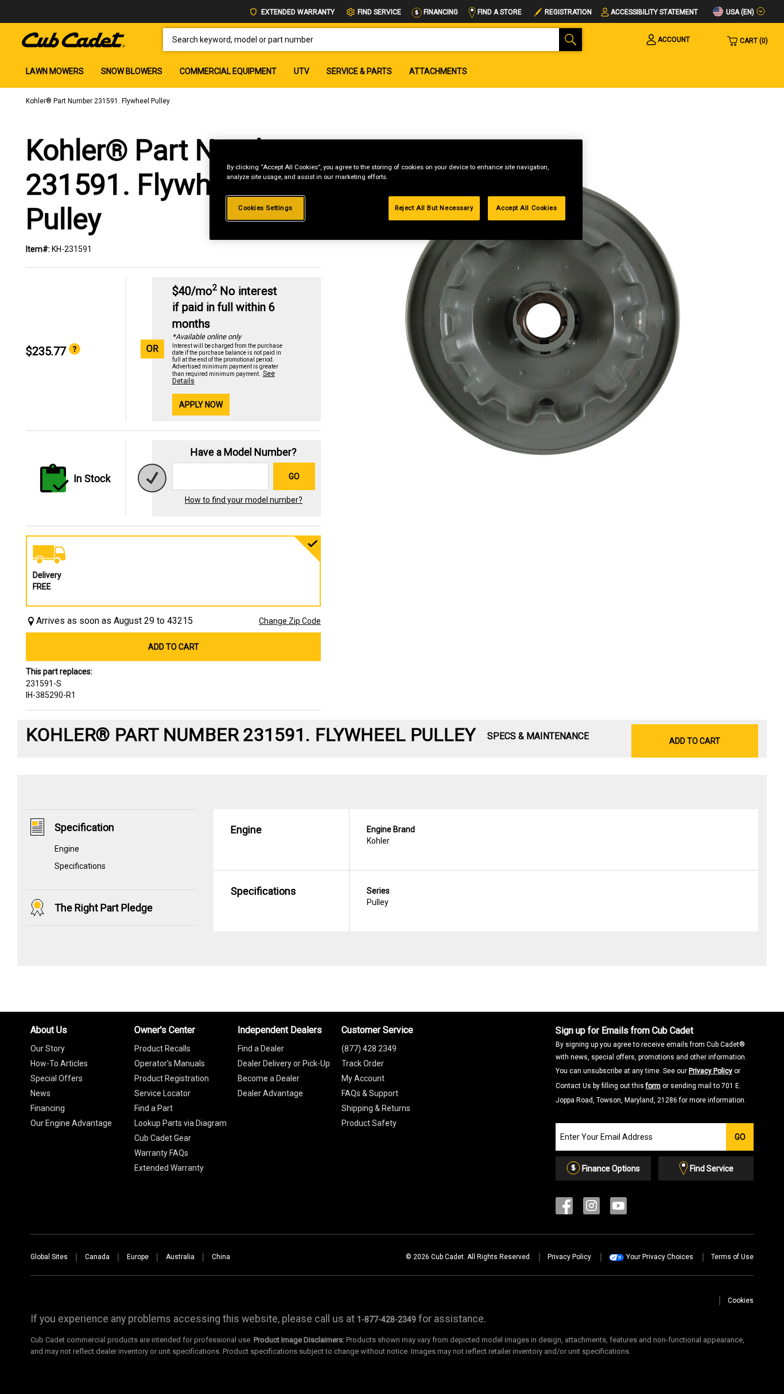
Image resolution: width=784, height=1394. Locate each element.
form (653, 1086)
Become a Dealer (269, 1078)
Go (294, 476)
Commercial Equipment (228, 71)
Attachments (438, 71)
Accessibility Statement (654, 12)
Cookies (741, 1300)
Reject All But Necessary (434, 208)
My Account (363, 1078)
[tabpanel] (545, 314)
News (40, 1093)
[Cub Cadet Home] (73, 39)
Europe (138, 1257)
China (221, 1257)
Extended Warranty (297, 12)
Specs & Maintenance (538, 736)
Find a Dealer (261, 1048)
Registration (568, 12)
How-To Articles (59, 1063)
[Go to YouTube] (618, 1208)
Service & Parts (359, 71)
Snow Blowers (131, 71)
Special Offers (56, 1078)
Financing (440, 12)
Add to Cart (173, 646)
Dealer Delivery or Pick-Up (284, 1063)
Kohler (391, 835)
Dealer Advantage (270, 1093)
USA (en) (739, 12)
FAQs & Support (369, 1093)
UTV (301, 71)
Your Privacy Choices (659, 1257)
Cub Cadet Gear (162, 1138)
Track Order (362, 1063)
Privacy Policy (710, 1071)
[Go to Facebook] (564, 1208)
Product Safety (369, 1123)
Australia (180, 1257)
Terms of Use (732, 1257)
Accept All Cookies (526, 208)
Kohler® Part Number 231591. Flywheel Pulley (98, 101)
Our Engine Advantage (71, 1123)
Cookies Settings (265, 208)
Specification (84, 827)
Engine (67, 848)
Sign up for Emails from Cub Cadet (651, 1064)
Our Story (47, 1048)
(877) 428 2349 (369, 1048)
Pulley (378, 896)
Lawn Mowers (55, 71)
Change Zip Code (290, 621)
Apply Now (201, 404)
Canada (97, 1257)
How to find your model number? (243, 499)
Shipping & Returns (375, 1108)
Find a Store (499, 12)
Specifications (80, 866)
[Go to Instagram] (591, 1208)
